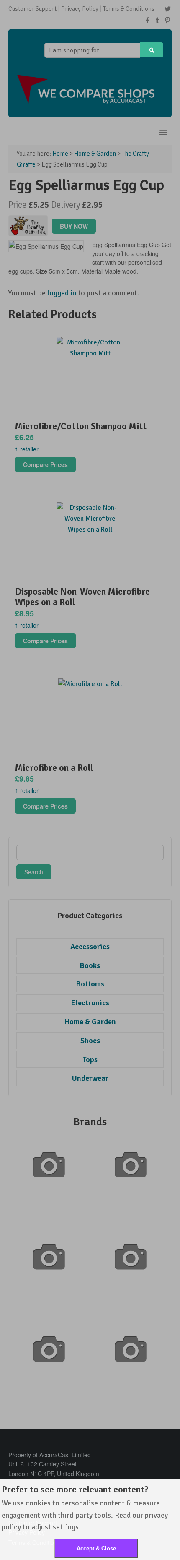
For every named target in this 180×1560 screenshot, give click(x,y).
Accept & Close (96, 1548)
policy (11, 1526)
